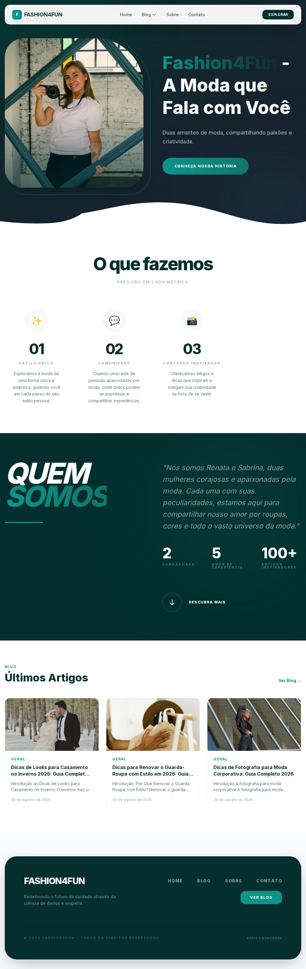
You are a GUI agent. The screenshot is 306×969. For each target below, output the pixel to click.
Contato (196, 14)
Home (126, 14)
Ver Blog (261, 897)
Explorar (278, 14)
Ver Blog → (290, 680)
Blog (146, 14)
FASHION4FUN (54, 880)
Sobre (172, 14)
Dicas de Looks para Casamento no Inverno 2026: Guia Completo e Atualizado (51, 773)
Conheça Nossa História (206, 166)
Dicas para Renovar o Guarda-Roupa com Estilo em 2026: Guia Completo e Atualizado (150, 773)
